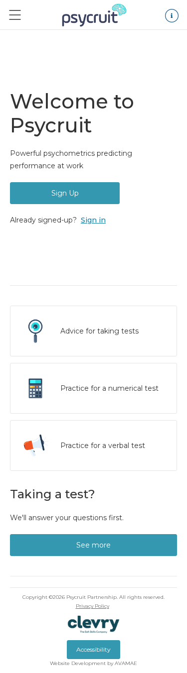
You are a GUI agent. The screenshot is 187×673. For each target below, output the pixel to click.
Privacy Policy (92, 606)
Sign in (93, 220)
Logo (94, 15)
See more (93, 545)
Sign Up (65, 193)
